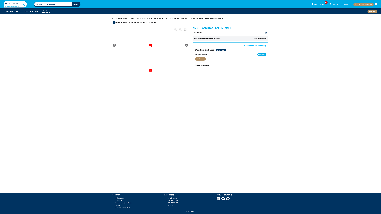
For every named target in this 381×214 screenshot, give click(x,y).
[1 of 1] (150, 70)
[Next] (186, 45)
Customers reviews (122, 208)
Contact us (200, 59)
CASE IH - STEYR (143, 18)
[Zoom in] (175, 29)
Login (372, 11)
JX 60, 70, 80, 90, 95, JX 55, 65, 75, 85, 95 (179, 18)
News (117, 205)
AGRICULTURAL (129, 18)
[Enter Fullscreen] (185, 29)
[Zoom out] (180, 29)
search (76, 4)
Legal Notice (172, 198)
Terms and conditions (123, 203)
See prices (261, 54)
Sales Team (119, 198)
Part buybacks (319, 4)
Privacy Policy (173, 200)
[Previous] (114, 45)
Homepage (116, 18)
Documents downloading (341, 4)
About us (119, 200)
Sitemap (171, 205)
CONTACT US (173, 203)
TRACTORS (157, 18)
